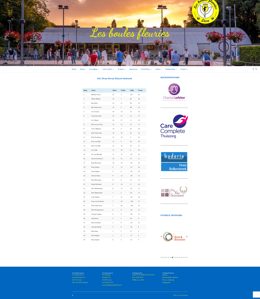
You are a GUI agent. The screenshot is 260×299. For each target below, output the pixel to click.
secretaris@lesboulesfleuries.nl (112, 285)
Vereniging (93, 69)
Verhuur (121, 69)
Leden (157, 69)
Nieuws (82, 69)
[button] (161, 257)
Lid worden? (107, 69)
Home (74, 69)
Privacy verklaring (168, 280)
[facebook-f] (253, 69)
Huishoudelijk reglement (170, 277)
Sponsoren (133, 69)
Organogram (166, 282)
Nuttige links (170, 69)
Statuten (164, 275)
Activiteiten (145, 69)
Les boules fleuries (130, 32)
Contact (183, 69)
